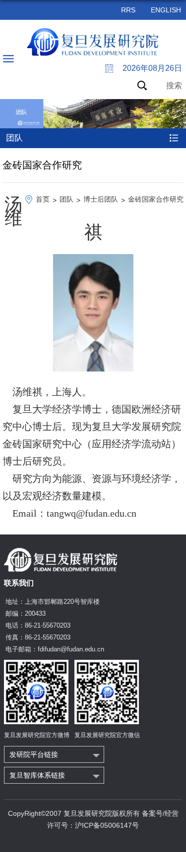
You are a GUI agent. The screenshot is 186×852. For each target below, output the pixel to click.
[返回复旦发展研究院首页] (93, 42)
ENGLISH (166, 10)
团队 (66, 199)
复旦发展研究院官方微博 (36, 735)
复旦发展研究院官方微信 (107, 735)
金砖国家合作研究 (156, 199)
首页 (43, 199)
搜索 (174, 85)
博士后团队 (100, 199)
